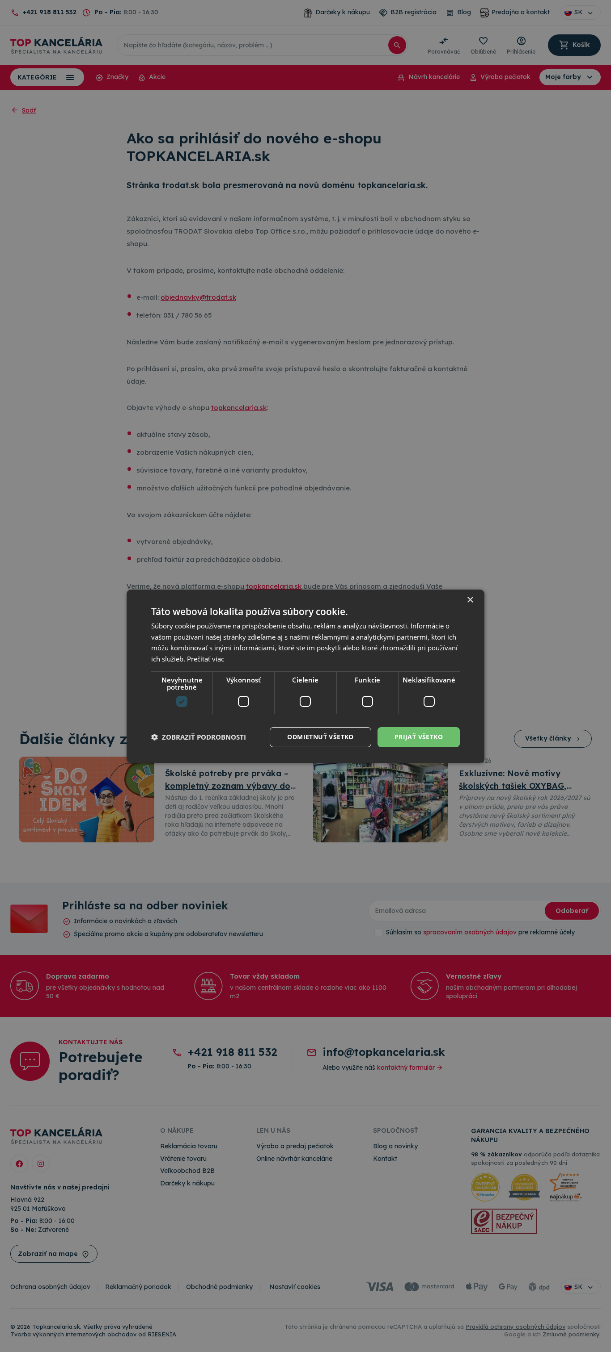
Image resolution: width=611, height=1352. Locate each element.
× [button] (470, 599)
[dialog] (305, 675)
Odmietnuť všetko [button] (320, 737)
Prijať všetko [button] (419, 737)
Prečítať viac (205, 658)
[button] (198, 737)
